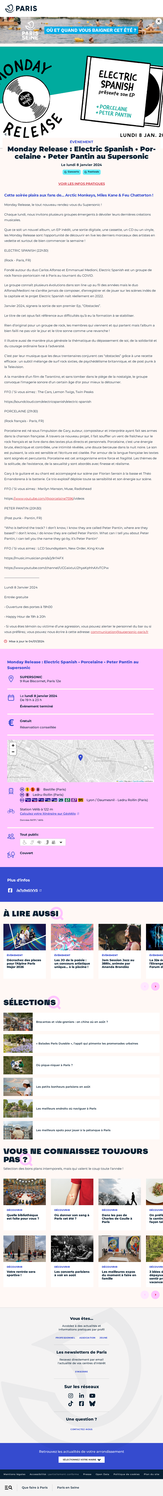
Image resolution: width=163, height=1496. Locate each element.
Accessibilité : (54, 1474)
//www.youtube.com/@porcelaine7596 (43, 498)
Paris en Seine (68, 1487)
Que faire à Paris (35, 1487)
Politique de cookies (127, 1474)
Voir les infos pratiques (81, 184)
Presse (87, 1474)
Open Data (102, 1474)
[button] (80, 757)
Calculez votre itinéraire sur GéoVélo (48, 814)
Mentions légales (14, 1474)
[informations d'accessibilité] (43, 842)
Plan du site (151, 1474)
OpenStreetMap (138, 781)
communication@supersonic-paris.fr (119, 632)
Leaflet (120, 781)
